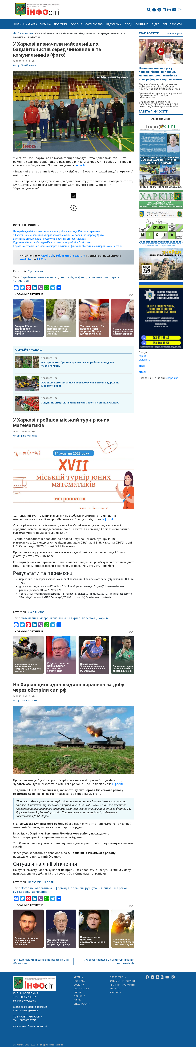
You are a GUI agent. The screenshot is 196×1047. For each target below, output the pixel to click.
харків (114, 277)
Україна (45, 24)
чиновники (21, 281)
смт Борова (21, 891)
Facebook (47, 255)
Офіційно (142, 24)
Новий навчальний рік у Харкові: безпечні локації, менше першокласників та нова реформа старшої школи (161, 73)
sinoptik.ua (171, 378)
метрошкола (48, 618)
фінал (82, 277)
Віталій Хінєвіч (28, 65)
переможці (89, 618)
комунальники (48, 277)
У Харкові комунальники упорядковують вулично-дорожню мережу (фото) (58, 235)
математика (29, 618)
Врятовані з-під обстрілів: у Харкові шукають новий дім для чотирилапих (160, 95)
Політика (60, 24)
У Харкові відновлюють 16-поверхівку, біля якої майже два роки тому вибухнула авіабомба (158, 104)
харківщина (39, 891)
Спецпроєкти (172, 24)
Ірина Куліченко (29, 435)
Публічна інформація (122, 984)
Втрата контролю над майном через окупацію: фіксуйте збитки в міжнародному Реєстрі (67, 246)
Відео (155, 24)
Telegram (62, 255)
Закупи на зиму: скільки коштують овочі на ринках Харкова (49, 238)
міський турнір (69, 618)
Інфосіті (80, 165)
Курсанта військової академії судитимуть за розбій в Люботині (52, 242)
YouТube (26, 259)
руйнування (93, 888)
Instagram (77, 255)
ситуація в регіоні (116, 888)
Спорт (77, 992)
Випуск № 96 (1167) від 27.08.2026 (161, 186)
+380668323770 (27, 1020)
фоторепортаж (98, 277)
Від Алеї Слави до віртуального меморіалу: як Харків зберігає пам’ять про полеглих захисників (159, 86)
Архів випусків (174, 33)
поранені (77, 888)
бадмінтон (28, 277)
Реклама (115, 988)
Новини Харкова (25, 24)
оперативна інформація (52, 888)
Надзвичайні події (119, 24)
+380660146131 (27, 997)
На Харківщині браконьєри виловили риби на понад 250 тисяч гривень (56, 231)
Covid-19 (76, 24)
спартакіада (68, 277)
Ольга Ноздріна (29, 700)
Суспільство (94, 24)
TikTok (41, 259)
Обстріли (27, 888)
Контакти (115, 992)
